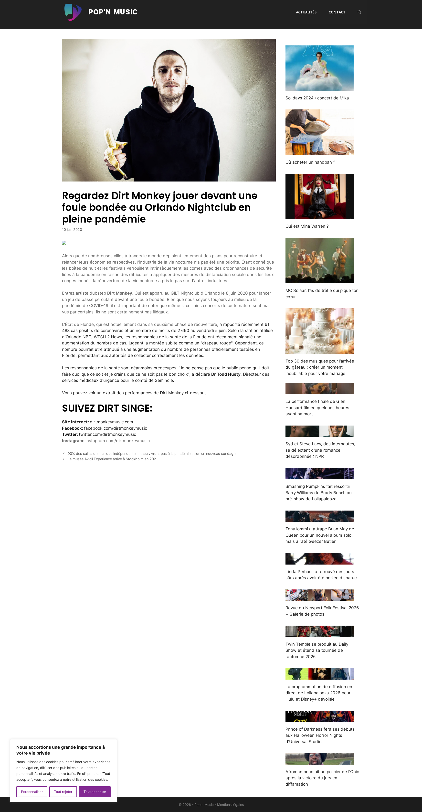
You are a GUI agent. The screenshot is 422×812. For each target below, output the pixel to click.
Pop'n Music (113, 12)
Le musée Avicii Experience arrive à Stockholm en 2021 (113, 459)
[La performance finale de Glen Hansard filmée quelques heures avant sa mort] (319, 391)
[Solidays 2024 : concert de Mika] (319, 87)
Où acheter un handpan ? (310, 162)
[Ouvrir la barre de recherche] (359, 12)
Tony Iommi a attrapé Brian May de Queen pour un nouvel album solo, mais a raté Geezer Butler (319, 535)
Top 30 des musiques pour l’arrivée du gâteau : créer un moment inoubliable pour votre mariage (319, 367)
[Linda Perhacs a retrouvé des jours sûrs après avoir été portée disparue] (319, 561)
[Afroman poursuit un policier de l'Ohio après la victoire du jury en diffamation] (319, 761)
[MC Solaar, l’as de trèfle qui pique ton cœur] (319, 280)
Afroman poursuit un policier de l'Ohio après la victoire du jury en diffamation (322, 778)
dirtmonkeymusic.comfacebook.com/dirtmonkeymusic (104, 428)
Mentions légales (230, 804)
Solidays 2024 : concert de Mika (317, 98)
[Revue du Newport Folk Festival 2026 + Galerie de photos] (319, 597)
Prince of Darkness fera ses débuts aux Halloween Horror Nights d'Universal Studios (320, 735)
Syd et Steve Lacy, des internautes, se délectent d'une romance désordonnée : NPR (320, 450)
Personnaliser (32, 792)
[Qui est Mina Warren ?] (319, 216)
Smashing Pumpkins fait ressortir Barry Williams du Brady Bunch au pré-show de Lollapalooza (318, 492)
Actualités (306, 12)
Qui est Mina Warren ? (307, 226)
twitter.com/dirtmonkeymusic (107, 434)
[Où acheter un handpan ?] (319, 151)
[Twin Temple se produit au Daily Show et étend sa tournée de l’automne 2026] (319, 633)
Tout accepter (95, 792)
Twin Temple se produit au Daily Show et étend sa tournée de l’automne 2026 (316, 650)
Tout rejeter (63, 792)
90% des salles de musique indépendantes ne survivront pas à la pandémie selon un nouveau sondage (151, 453)
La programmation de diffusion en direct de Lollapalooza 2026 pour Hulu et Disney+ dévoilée (318, 693)
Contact (337, 12)
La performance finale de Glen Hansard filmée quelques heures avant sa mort (317, 407)
